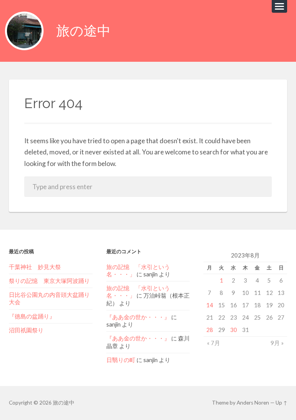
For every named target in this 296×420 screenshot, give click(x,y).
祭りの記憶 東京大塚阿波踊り (49, 280)
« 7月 (213, 342)
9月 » (277, 342)
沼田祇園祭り (26, 330)
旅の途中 (83, 31)
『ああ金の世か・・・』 (138, 316)
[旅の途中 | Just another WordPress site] (24, 31)
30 (233, 329)
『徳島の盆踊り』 (32, 316)
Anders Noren (253, 403)
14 (209, 304)
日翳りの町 (120, 359)
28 (209, 329)
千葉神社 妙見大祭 (35, 266)
